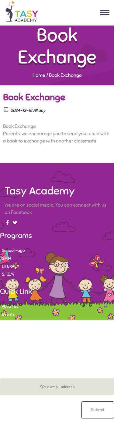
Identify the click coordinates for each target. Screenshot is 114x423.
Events (8, 314)
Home (39, 75)
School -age (13, 250)
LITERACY (10, 266)
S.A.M (6, 258)
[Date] (6, 109)
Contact (9, 322)
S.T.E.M (8, 274)
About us (10, 306)
